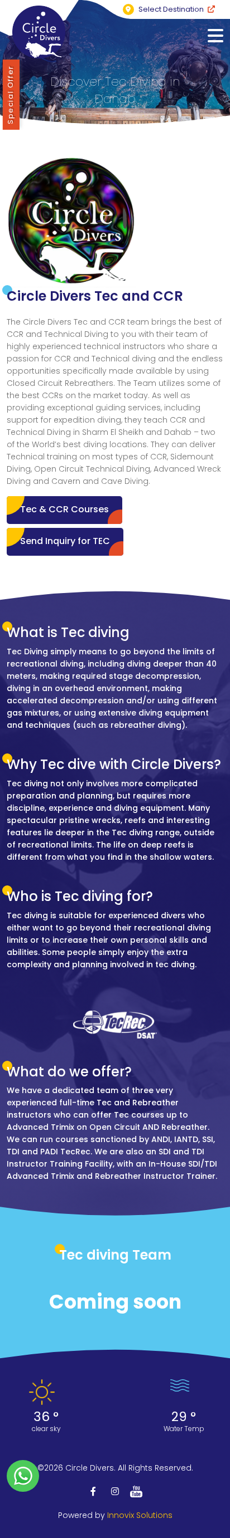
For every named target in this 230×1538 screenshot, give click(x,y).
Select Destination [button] (171, 9)
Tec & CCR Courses (64, 509)
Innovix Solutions (139, 1515)
